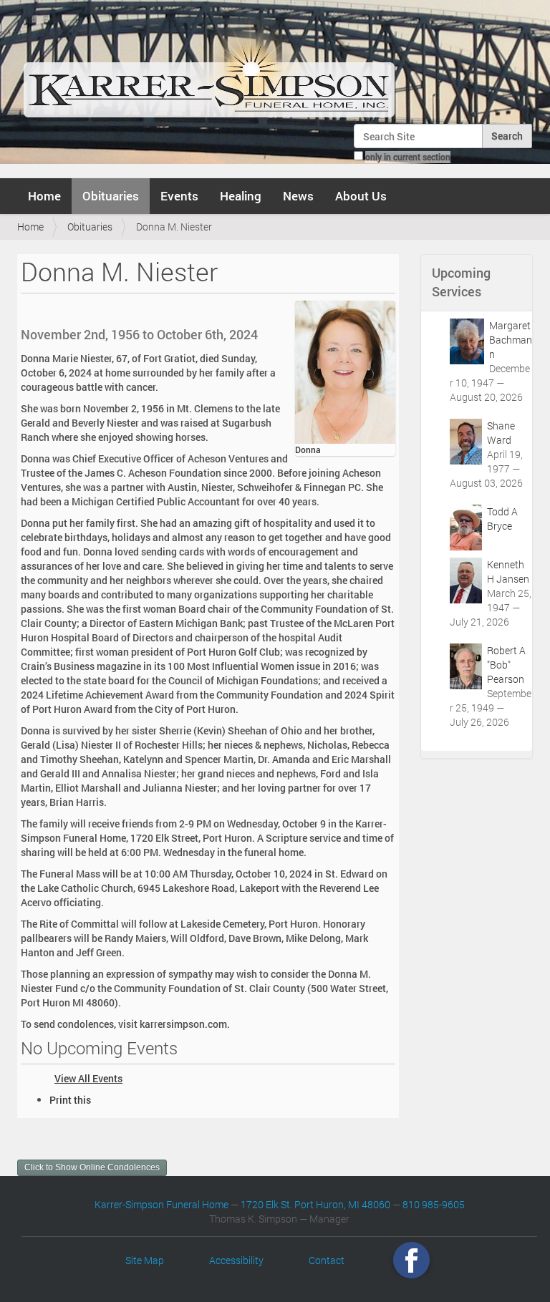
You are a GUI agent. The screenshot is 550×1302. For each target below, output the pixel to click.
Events (179, 196)
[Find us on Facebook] (411, 1260)
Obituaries (110, 196)
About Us (361, 196)
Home (44, 196)
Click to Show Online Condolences (92, 1167)
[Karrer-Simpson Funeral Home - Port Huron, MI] (208, 67)
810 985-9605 (433, 1204)
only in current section (407, 156)
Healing (240, 196)
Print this (70, 1100)
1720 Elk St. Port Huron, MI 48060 (315, 1204)
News (298, 196)
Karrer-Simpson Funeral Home (161, 1204)
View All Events (88, 1078)
